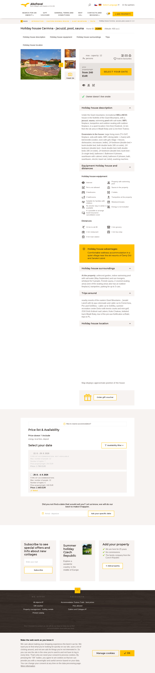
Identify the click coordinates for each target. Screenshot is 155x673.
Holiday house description (34, 37)
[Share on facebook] (122, 55)
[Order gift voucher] (107, 401)
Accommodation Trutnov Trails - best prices (77, 602)
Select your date (116, 72)
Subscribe (38, 570)
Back (25, 21)
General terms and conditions (64, 14)
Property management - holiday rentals (38, 609)
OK (128, 653)
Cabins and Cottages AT (77, 609)
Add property (123, 14)
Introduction (37, 21)
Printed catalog (38, 613)
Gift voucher (45, 14)
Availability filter (114, 445)
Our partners (129, 5)
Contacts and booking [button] (94, 14)
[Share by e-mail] (126, 55)
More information (28, 666)
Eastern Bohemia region (58, 21)
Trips (107, 37)
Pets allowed (77, 606)
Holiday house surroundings (89, 37)
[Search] (89, 4)
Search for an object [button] (29, 14)
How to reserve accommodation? (78, 424)
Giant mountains (79, 21)
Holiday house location (33, 45)
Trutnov (93, 21)
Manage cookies (105, 653)
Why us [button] (80, 14)
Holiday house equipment (61, 37)
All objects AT (38, 602)
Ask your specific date (101, 513)
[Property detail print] (130, 55)
